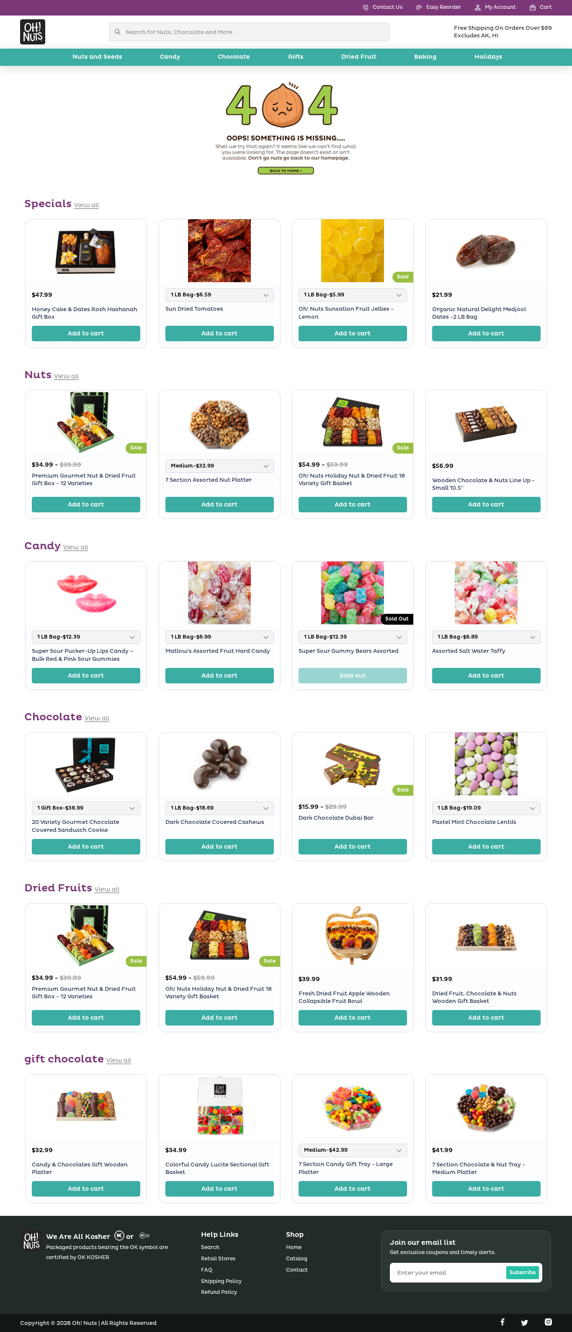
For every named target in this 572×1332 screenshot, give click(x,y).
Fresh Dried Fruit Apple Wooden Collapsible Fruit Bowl (344, 997)
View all (86, 205)
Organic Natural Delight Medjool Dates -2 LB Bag (479, 313)
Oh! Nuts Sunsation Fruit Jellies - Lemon (346, 313)
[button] (534, 7)
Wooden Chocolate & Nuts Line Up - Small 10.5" (483, 484)
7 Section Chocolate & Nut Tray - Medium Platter (478, 1168)
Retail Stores (218, 1259)
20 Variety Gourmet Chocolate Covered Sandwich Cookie (75, 826)
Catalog (296, 1259)
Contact (297, 1270)
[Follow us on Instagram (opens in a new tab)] (548, 1323)
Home (293, 1247)
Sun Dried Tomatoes (194, 309)
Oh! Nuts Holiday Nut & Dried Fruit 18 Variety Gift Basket (352, 480)
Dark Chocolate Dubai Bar (336, 818)
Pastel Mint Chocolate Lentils (474, 822)
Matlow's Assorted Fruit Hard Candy (217, 651)
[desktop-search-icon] (120, 32)
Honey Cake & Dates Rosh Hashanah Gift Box (84, 313)
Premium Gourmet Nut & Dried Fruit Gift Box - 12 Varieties (84, 480)
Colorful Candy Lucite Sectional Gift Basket (217, 1168)
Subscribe (523, 1273)
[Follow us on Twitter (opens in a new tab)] (525, 1323)
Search (210, 1247)
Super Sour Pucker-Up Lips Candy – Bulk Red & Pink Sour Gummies (82, 655)
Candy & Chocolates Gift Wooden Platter (80, 1168)
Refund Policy (219, 1292)
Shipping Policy (221, 1281)
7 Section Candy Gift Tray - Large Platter (346, 1168)
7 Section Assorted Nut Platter (208, 480)
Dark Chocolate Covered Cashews (214, 822)
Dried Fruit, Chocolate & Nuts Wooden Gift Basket (474, 997)
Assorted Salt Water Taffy (468, 651)
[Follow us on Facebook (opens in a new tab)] (503, 1323)
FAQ (206, 1270)
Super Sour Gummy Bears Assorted (349, 651)
